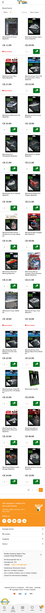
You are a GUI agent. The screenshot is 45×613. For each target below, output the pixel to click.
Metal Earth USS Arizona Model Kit (33, 116)
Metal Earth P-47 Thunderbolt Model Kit (9, 155)
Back (3, 2)
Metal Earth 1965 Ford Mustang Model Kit (9, 272)
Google (19, 521)
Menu (22, 610)
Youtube (24, 521)
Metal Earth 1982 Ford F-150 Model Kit (11, 116)
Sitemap (37, 587)
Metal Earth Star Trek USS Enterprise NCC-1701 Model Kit (11, 390)
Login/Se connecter (13, 611)
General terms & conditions (14, 587)
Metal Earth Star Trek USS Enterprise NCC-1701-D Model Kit (33, 77)
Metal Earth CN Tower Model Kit (9, 38)
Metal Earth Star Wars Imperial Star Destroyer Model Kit (9, 430)
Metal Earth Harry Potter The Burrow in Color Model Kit (11, 234)
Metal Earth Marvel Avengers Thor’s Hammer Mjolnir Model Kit (33, 273)
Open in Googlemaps (19, 565)
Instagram (9, 521)
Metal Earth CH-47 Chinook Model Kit (11, 194)
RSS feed (29, 587)
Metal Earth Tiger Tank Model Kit (32, 312)
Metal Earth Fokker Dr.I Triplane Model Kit (32, 194)
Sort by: (24, 12)
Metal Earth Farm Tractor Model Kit (33, 468)
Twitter (14, 521)
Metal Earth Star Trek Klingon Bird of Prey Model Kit (33, 351)
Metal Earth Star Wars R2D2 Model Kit (9, 77)
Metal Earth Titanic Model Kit (10, 312)
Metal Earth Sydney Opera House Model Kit (33, 38)
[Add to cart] (36, 51)
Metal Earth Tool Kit (31, 389)
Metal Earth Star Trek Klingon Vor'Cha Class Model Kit (9, 351)
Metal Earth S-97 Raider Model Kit (32, 155)
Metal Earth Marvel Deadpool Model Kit (31, 429)
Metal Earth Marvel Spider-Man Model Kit (33, 233)
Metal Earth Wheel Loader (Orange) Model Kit (10, 468)
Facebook (4, 521)
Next (41, 490)
